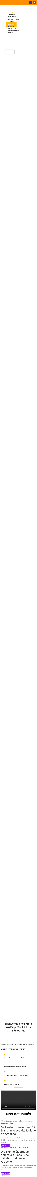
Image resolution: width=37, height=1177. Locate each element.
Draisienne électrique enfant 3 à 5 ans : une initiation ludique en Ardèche (15, 1156)
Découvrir (10, 52)
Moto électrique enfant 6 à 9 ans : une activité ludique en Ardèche (18, 1131)
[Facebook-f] (30, 2)
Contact (11, 32)
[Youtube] (34, 2)
